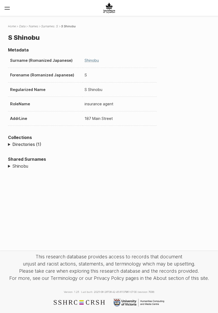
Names (33, 26)
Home (12, 26)
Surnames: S (49, 26)
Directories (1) (26, 144)
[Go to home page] (109, 8)
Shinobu (92, 60)
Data (22, 26)
